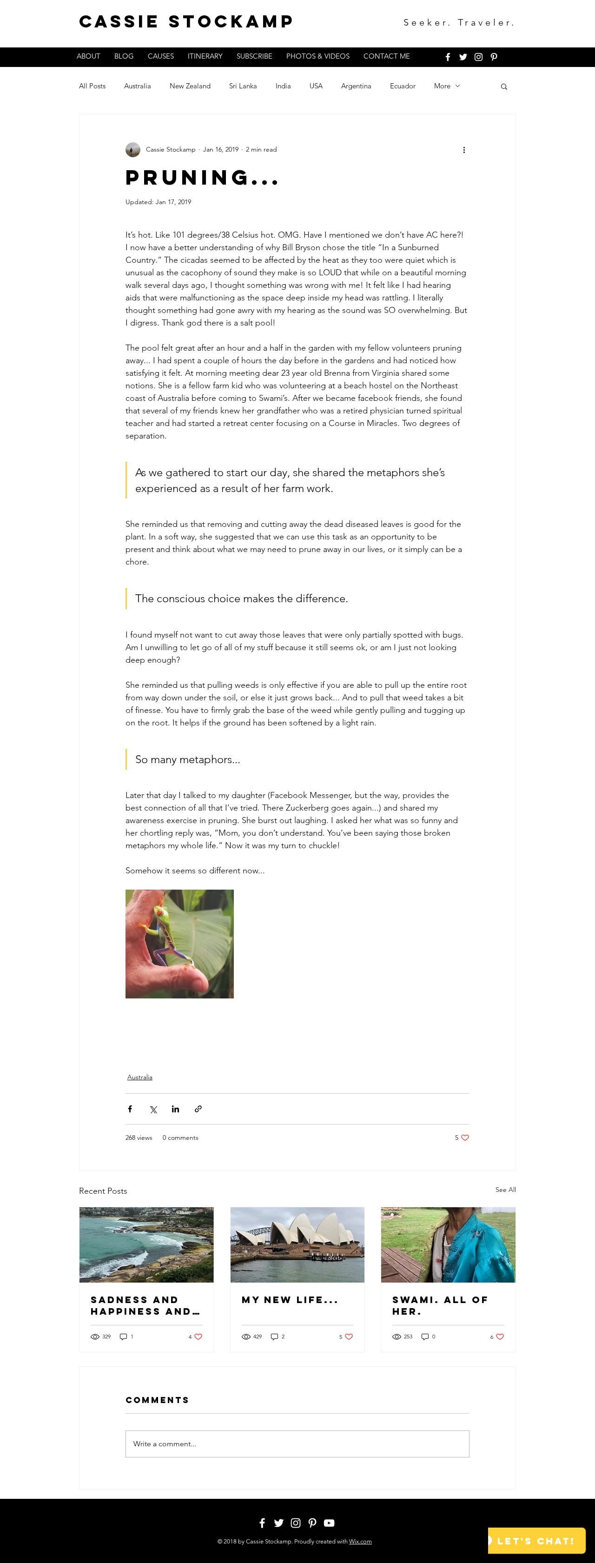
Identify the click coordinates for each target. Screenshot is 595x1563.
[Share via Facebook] (130, 1108)
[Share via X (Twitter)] (152, 1108)
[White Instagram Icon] (478, 57)
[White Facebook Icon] (448, 57)
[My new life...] (298, 1245)
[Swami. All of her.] (448, 1245)
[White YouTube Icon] (329, 1523)
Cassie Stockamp (187, 21)
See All (506, 1189)
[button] (504, 86)
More (442, 85)
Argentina (356, 85)
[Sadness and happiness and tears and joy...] (146, 1245)
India (283, 85)
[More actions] (463, 149)
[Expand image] (180, 944)
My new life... (290, 1299)
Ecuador (403, 85)
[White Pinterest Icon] (494, 57)
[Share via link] (198, 1108)
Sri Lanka (243, 85)
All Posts (92, 85)
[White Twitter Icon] (463, 57)
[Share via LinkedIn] (175, 1108)
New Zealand (190, 85)
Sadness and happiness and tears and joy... (141, 1305)
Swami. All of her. (440, 1305)
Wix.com (360, 1541)
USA (316, 85)
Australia (137, 85)
